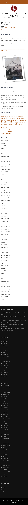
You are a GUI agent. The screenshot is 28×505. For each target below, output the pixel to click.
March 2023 (3, 247)
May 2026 (3, 148)
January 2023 (4, 252)
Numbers (18, 128)
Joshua (5, 124)
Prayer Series (12, 129)
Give (4, 489)
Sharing (10, 131)
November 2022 (4, 257)
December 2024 (4, 192)
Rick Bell (2, 131)
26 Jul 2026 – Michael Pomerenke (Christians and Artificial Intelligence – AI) (12, 107)
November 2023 (4, 226)
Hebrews (23, 120)
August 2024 (4, 203)
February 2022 (4, 281)
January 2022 (4, 283)
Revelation (21, 129)
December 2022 (4, 255)
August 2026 (4, 140)
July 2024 (3, 205)
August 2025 (4, 172)
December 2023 (4, 224)
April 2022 (3, 276)
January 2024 (4, 221)
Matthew (17, 126)
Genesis (19, 120)
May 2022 (3, 273)
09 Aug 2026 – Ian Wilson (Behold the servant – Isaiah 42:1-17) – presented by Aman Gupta (13, 98)
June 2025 (3, 177)
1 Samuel (6, 116)
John (20, 122)
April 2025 (3, 182)
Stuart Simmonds (7, 133)
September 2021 (5, 294)
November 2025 (4, 164)
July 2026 (3, 143)
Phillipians (7, 129)
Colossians (13, 118)
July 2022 (3, 268)
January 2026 (4, 159)
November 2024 (4, 195)
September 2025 (5, 169)
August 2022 (4, 265)
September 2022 (5, 263)
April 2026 (3, 151)
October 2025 (4, 166)
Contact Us (5, 492)
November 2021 (4, 289)
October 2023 (4, 229)
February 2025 (4, 187)
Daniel (17, 118)
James (13, 122)
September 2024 (5, 200)
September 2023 (5, 231)
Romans (6, 131)
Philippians (3, 129)
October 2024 (4, 198)
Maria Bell (3, 126)
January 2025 (4, 190)
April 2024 (3, 213)
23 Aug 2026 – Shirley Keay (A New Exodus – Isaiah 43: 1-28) (13, 91)
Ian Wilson (4, 122)
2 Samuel (10, 116)
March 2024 (3, 216)
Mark (8, 126)
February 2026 (4, 156)
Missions (15, 128)
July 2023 (3, 237)
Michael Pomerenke (7, 128)
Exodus (12, 120)
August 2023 (4, 234)
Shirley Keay (15, 131)
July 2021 (3, 299)
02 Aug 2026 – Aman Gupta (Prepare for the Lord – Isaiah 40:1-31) (13, 103)
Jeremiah (16, 122)
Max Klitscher (23, 126)
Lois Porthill (14, 124)
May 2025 (3, 179)
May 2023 (3, 242)
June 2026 (3, 146)
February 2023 (4, 250)
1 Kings (2, 116)
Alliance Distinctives (20, 116)
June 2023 (3, 239)
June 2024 (3, 208)
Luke (20, 124)
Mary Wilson (12, 126)
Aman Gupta (6, 118)
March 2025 (3, 185)
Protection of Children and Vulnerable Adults (13, 494)
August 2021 (4, 297)
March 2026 (3, 153)
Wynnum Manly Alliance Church (14, 15)
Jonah (2, 124)
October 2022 (4, 260)
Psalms (17, 129)
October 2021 (4, 291)
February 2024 (4, 218)
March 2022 (4, 278)
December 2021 (4, 286)
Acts (14, 116)
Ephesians (8, 120)
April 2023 (3, 244)
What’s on (5, 487)
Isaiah (10, 122)
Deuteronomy (3, 120)
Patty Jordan (22, 128)
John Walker (23, 122)
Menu (3, 2)
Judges (9, 124)
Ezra (15, 120)
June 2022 (3, 270)
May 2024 (3, 211)
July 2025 (3, 174)
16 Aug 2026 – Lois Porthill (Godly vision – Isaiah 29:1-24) (13, 95)
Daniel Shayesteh (21, 118)
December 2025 (4, 161)
